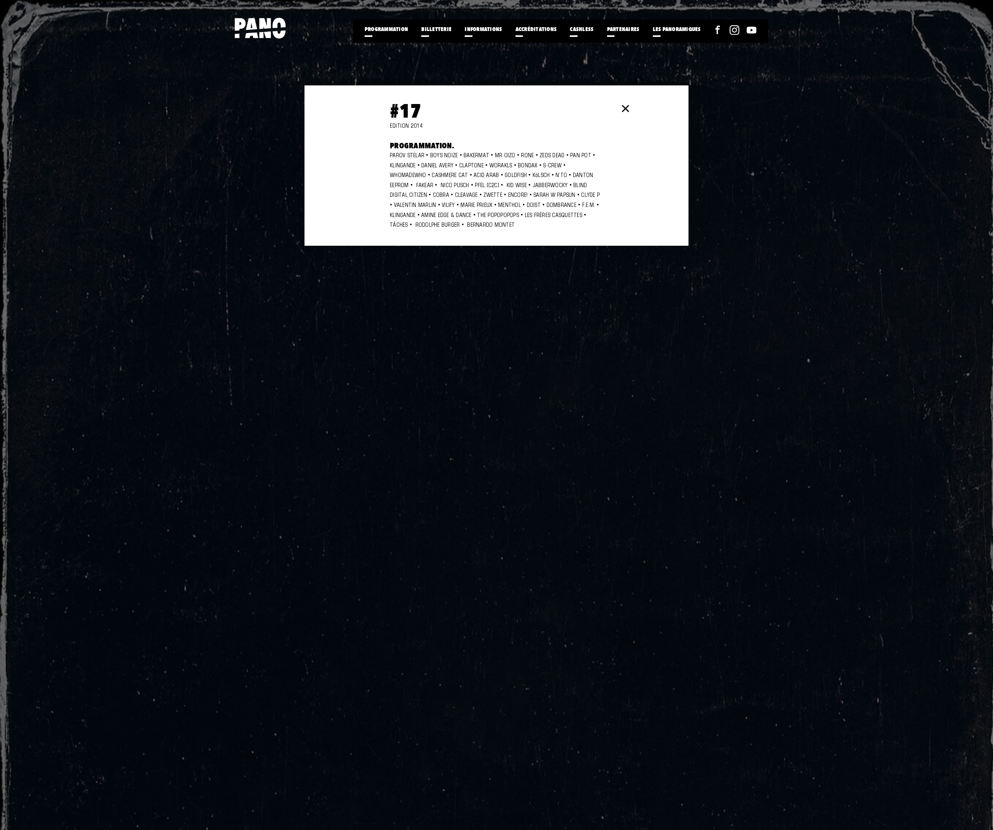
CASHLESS (581, 29)
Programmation (386, 29)
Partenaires (623, 29)
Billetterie (436, 29)
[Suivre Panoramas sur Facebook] (717, 30)
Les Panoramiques (677, 29)
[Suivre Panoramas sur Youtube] (751, 30)
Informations (483, 29)
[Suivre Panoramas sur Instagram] (734, 30)
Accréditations (536, 29)
